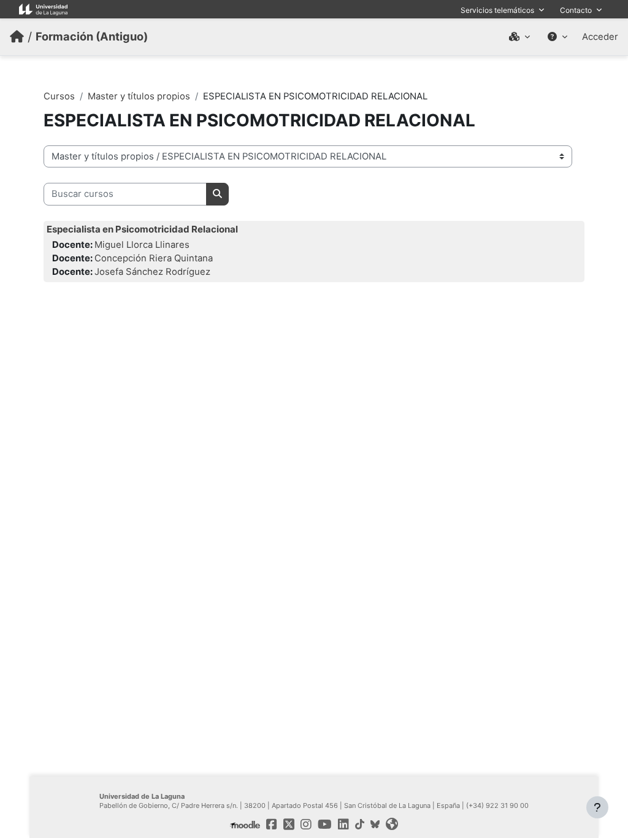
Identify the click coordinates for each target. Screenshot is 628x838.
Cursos (59, 96)
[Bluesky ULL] (375, 824)
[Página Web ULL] (43, 9)
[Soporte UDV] (557, 36)
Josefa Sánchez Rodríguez (152, 271)
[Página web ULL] (392, 824)
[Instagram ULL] (306, 824)
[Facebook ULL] (271, 824)
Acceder (600, 36)
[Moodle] (245, 824)
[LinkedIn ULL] (343, 824)
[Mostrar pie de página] (597, 807)
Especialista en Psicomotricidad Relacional (142, 229)
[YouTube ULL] (325, 824)
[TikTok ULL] (359, 824)
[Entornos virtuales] (519, 36)
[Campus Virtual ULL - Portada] (17, 36)
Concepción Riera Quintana (153, 258)
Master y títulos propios (139, 96)
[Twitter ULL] (288, 824)
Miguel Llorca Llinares (142, 244)
